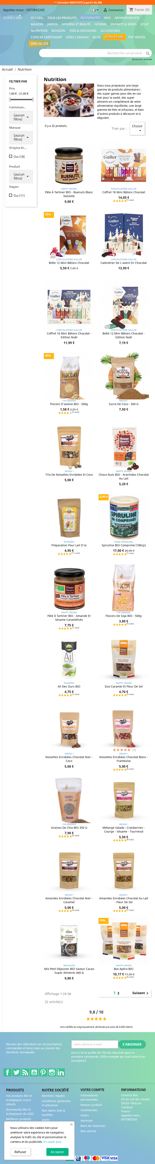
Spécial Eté (39, 44)
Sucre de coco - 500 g (123, 404)
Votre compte (92, 1090)
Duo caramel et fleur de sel (124, 686)
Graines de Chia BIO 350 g (69, 828)
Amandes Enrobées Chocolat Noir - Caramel (69, 900)
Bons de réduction (93, 1126)
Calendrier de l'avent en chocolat (124, 263)
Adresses (87, 1120)
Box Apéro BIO (123, 969)
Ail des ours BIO (69, 686)
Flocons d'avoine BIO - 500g (69, 404)
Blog (97, 37)
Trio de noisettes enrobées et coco (69, 474)
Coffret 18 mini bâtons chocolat (123, 192)
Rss (25, 1072)
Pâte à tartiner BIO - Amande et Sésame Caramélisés (69, 618)
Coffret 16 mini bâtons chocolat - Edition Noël (69, 335)
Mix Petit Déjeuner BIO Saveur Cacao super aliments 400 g (69, 971)
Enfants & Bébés (124, 24)
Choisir (137, 128)
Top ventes (136, 37)
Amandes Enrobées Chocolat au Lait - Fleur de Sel (123, 900)
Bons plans (114, 37)
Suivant (141, 993)
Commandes (89, 1110)
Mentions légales (53, 1096)
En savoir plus (52, 1142)
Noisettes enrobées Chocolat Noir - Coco (69, 759)
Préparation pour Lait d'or (69, 545)
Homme (101, 24)
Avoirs (85, 1115)
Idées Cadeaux (77, 37)
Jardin (52, 24)
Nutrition (39, 31)
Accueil (37, 18)
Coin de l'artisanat (46, 37)
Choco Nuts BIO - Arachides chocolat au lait (124, 477)
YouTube (34, 1072)
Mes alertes (88, 1131)
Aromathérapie (127, 18)
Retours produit (91, 1105)
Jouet (145, 24)
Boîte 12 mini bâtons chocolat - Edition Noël (124, 335)
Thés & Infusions (82, 31)
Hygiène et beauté (76, 24)
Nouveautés (90, 18)
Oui (19, 157)
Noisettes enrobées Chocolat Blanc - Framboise (123, 759)
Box (107, 18)
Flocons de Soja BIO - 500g (124, 616)
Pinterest (43, 1072)
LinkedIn (61, 1072)
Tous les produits (62, 18)
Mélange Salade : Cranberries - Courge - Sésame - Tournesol (124, 830)
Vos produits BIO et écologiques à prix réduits (19, 1100)
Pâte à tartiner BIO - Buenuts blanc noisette (69, 194)
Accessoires (110, 31)
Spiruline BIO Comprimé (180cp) (124, 545)
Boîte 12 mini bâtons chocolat (69, 263)
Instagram (52, 1072)
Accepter (57, 1152)
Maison (37, 24)
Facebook (7, 1072)
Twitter (16, 1072)
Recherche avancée (142, 59)
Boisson (58, 31)
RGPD (45, 1120)
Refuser (20, 1152)
